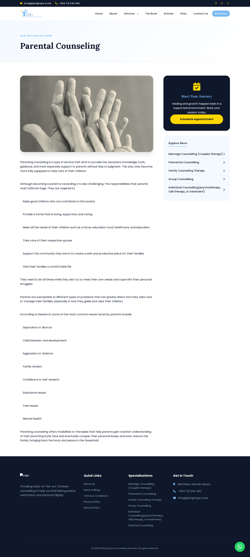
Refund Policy (92, 507)
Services (129, 13)
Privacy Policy (92, 501)
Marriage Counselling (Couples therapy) (196, 154)
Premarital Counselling (184, 162)
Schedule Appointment (196, 119)
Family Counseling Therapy (187, 170)
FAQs (183, 13)
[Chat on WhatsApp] (240, 547)
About (113, 13)
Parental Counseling (140, 525)
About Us (89, 484)
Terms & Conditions (96, 496)
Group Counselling (181, 179)
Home (99, 13)
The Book (151, 13)
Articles (168, 13)
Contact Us (200, 13)
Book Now (221, 13)
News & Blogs (92, 490)
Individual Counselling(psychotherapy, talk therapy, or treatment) (195, 189)
